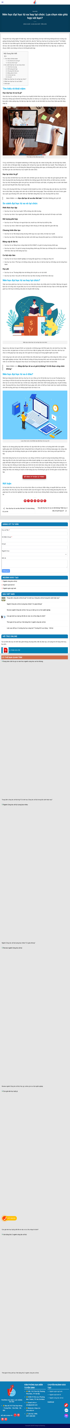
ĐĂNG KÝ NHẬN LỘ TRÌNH (35, 477)
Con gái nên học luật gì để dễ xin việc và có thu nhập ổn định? (26, 616)
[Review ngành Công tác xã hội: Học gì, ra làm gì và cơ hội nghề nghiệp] (34, 1015)
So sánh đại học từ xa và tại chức (15, 65)
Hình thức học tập (12, 67)
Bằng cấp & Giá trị (12, 73)
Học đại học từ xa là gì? (14, 60)
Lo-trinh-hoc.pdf (14, 650)
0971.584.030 (30, 1416)
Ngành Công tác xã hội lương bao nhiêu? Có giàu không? (24, 604)
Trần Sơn (44, 24)
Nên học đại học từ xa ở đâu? (13, 81)
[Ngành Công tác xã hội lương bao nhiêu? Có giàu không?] (34, 872)
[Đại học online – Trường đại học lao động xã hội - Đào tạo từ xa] (35, 2)
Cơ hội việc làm (11, 75)
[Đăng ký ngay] (66, 1405)
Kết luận (7, 83)
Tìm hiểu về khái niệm (11, 58)
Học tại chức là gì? (12, 62)
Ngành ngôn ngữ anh (9, 588)
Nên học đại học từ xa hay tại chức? (15, 79)
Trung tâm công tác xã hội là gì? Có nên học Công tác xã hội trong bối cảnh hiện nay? (33, 598)
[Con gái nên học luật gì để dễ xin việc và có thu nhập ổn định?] (34, 1159)
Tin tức (35, 11)
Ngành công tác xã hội (10, 581)
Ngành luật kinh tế (8, 585)
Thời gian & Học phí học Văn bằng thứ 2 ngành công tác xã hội (26, 622)
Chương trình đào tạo (13, 71)
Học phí (10, 77)
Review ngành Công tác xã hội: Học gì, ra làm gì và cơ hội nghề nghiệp (28, 610)
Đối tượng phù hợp (12, 69)
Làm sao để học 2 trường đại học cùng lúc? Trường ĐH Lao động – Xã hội (30, 628)
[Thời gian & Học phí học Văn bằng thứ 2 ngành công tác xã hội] (34, 1302)
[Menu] (2, 2)
